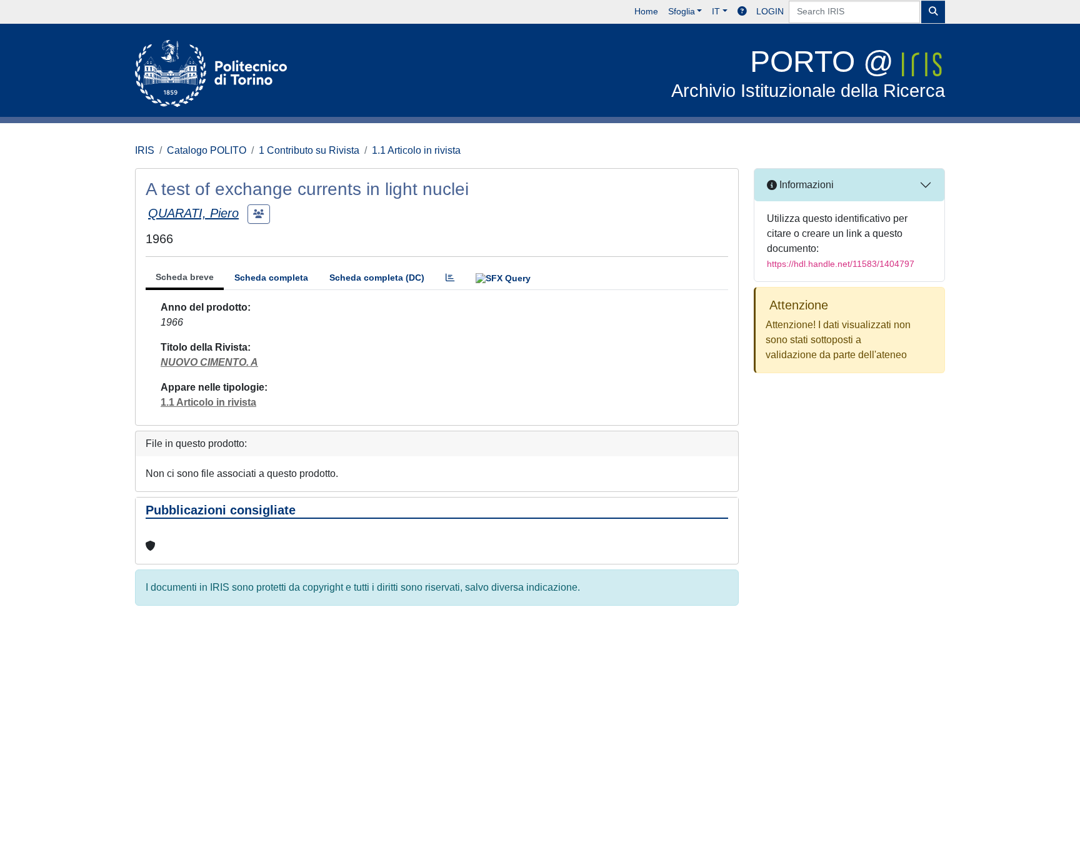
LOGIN (770, 11)
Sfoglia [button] (681, 11)
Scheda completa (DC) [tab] (376, 278)
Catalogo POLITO (206, 150)
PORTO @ (808, 73)
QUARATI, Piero (193, 213)
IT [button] (716, 11)
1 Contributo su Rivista (309, 150)
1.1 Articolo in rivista (416, 150)
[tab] (450, 278)
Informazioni (805, 184)
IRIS (144, 150)
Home (646, 11)
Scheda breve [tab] (185, 277)
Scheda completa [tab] (271, 278)
